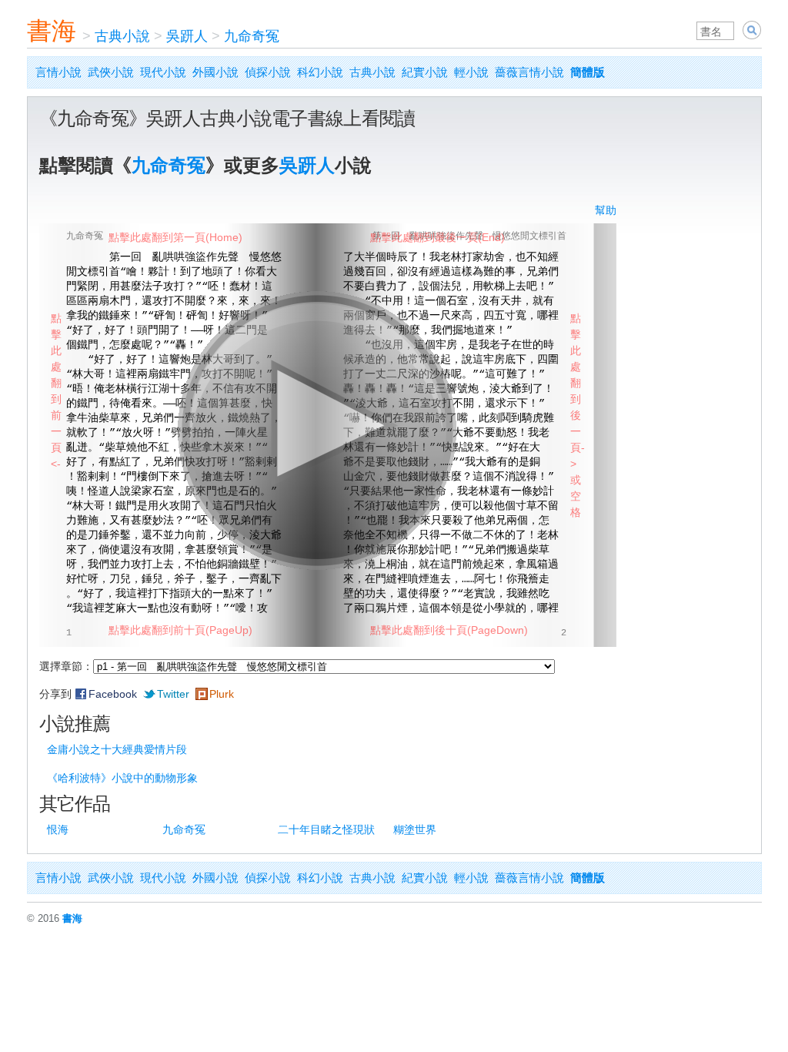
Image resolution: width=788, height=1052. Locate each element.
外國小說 (215, 72)
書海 (51, 31)
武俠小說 (111, 72)
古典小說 (122, 36)
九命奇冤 (251, 36)
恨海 (57, 829)
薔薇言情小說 (529, 72)
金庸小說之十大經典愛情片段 (117, 749)
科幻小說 (320, 72)
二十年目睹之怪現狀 (326, 829)
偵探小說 (268, 72)
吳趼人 (187, 36)
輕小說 (471, 72)
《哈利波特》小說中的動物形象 (122, 778)
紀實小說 (425, 72)
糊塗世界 (414, 829)
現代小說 (163, 72)
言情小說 (58, 72)
